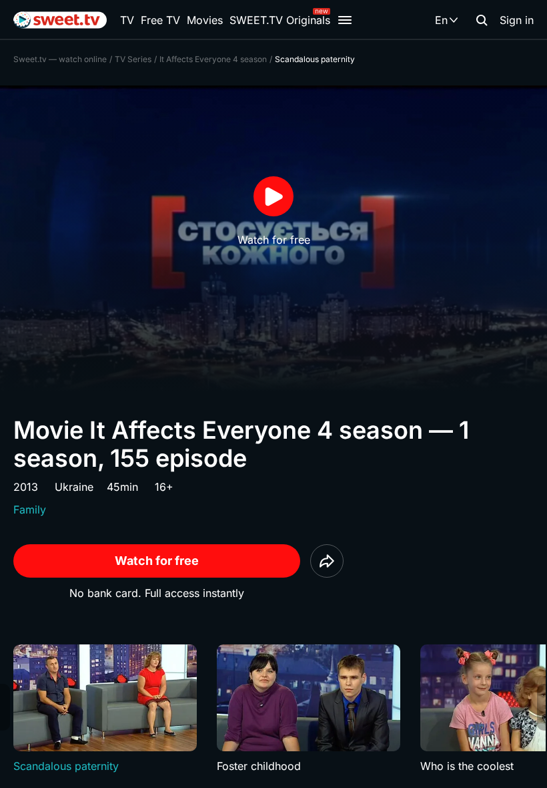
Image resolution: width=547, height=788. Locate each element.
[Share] (327, 561)
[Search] (482, 20)
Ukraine (74, 487)
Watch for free (157, 561)
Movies (205, 20)
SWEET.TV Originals (279, 20)
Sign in (517, 20)
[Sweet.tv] (60, 20)
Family (29, 509)
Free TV (160, 20)
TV (127, 20)
